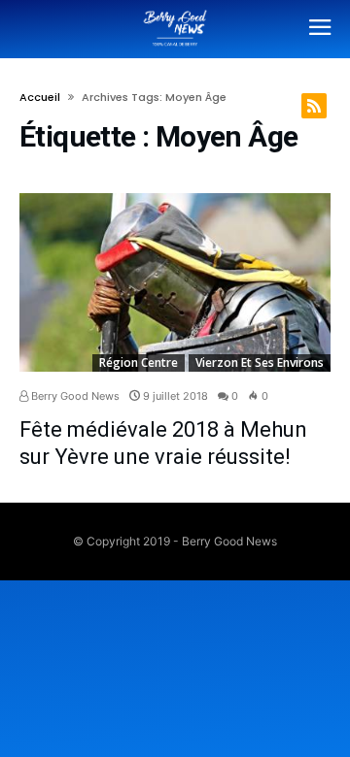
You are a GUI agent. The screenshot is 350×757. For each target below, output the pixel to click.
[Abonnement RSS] (314, 105)
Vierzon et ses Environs (259, 362)
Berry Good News (74, 396)
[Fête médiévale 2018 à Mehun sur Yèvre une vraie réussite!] (175, 282)
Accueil (39, 97)
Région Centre (138, 362)
